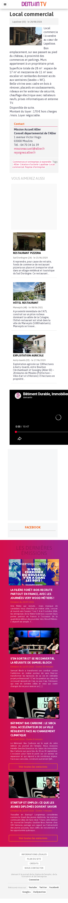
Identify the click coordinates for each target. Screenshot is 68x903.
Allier (16, 164)
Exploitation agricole (28, 355)
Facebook (54, 887)
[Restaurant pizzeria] (29, 241)
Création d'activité (29, 164)
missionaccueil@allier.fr (29, 148)
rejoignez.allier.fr (25, 152)
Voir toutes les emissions (33, 766)
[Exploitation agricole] (29, 344)
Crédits (34, 863)
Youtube (33, 887)
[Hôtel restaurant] (29, 291)
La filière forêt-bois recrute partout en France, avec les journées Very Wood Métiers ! (32, 593)
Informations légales (34, 854)
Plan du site (34, 859)
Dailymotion (39, 892)
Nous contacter (34, 868)
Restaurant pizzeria (27, 252)
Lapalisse (43, 164)
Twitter (43, 887)
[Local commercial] (26, 36)
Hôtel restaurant (26, 302)
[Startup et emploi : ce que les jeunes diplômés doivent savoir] (34, 791)
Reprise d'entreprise (35, 167)
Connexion (34, 880)
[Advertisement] (34, 206)
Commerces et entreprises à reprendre (32, 161)
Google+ (26, 892)
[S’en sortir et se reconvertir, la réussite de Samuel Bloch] (34, 647)
